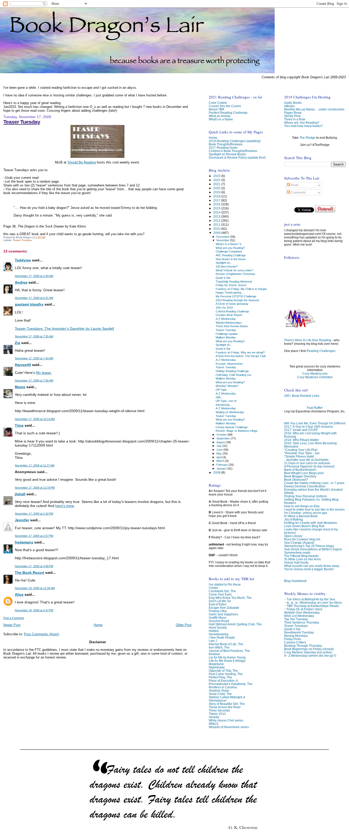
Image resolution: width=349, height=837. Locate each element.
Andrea (21, 282)
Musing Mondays (296, 635)
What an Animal (219, 116)
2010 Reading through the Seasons (237, 300)
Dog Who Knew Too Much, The (230, 597)
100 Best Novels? (227, 266)
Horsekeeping (218, 634)
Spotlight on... (224, 262)
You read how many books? (303, 126)
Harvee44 (23, 365)
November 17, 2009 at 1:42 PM (34, 513)
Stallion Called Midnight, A (227, 697)
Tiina (19, 425)
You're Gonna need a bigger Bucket (308, 569)
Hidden (214, 630)
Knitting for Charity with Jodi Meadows (310, 522)
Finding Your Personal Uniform (305, 496)
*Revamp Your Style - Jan (302, 453)
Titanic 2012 (217, 713)
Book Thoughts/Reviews (225, 144)
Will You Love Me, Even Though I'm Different (314, 423)
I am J (213, 640)
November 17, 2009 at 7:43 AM (34, 358)
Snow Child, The (220, 693)
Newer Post (11, 625)
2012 (217, 220)
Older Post (184, 625)
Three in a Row (294, 119)
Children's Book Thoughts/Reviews (233, 151)
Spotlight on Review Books (227, 154)
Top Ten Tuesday (296, 619)
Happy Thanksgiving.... (230, 292)
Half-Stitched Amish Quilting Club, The (235, 624)
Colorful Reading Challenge (232, 311)
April (219, 457)
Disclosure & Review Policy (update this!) (237, 157)
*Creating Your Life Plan (301, 449)
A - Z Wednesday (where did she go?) (310, 655)
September (223, 438)
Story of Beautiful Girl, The (227, 703)
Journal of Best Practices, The (229, 650)
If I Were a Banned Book (301, 516)
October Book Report (229, 314)
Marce (20, 387)
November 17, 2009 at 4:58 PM (34, 566)
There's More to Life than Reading (307, 340)
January (221, 468)
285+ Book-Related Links (301, 396)
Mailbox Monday (226, 337)
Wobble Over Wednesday (302, 612)
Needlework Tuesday (299, 632)
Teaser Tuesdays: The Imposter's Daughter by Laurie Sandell (64, 328)
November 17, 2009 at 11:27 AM (34, 465)
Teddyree (23, 260)
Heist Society (218, 627)
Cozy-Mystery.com (315, 373)
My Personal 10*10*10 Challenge (236, 296)
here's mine (64, 506)
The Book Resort (29, 572)
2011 (217, 224)
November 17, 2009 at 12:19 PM (35, 487)
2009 (217, 232)
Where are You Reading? (301, 122)
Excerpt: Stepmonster (229, 363)
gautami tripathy (29, 304)
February (222, 464)
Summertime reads (297, 552)
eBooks (289, 106)
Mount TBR (216, 109)
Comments (298, 192)
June (219, 449)
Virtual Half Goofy (296, 562)
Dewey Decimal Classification (304, 486)
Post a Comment (13, 617)
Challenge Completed (229, 251)
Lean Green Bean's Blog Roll (304, 526)
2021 (217, 184)
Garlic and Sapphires (223, 614)
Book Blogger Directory (300, 476)
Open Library (293, 536)
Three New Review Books (232, 326)
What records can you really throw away (311, 565)
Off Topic (221, 389)
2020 (217, 188)
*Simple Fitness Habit (299, 456)
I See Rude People (222, 637)
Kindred (214, 654)
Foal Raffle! (315, 408)
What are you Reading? (230, 247)
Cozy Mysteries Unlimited (314, 377)
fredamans (24, 542)
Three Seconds (219, 710)
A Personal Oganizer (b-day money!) (309, 466)
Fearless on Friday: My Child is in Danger (241, 288)
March (220, 460)
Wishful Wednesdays (229, 322)
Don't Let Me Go (220, 601)
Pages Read (292, 112)
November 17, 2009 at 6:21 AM (34, 297)
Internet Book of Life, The (226, 644)
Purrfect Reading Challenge (228, 112)
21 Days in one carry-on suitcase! (307, 463)
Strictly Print (292, 116)
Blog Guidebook (295, 580)
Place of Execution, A (223, 680)
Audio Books (293, 102)
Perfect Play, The (220, 677)
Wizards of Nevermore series (229, 727)
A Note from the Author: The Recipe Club (241, 356)
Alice (19, 594)
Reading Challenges (321, 351)
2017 (217, 200)
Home (98, 625)
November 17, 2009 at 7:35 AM (34, 336)
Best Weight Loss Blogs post (303, 473)
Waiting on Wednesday (230, 412)
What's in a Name (221, 119)
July (219, 445)
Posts (294, 185)
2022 (217, 180)
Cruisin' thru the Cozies (225, 106)
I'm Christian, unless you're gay (305, 512)
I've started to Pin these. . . (227, 584)
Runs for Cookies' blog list (302, 539)
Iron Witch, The (219, 647)
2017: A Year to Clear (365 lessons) (308, 426)
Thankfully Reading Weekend (234, 281)
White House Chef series (226, 720)
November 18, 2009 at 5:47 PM (34, 610)
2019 (217, 192)
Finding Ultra (218, 611)
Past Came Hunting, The (226, 674)
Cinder (213, 587)
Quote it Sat (292, 629)
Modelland (216, 664)
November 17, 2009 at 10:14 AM (35, 419)
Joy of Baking (293, 519)
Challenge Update (227, 333)
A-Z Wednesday (226, 318)
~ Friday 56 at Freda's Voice (303, 609)
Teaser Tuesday (21, 122)
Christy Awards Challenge (232, 427)
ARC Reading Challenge (231, 255)
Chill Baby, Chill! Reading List (233, 374)
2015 (217, 208)
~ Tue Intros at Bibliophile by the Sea (309, 599)
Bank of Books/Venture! (300, 469)
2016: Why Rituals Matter (301, 439)
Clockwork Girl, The (222, 591)
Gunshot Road (219, 621)
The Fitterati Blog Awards (301, 555)
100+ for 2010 (224, 307)
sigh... (219, 397)
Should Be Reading (81, 162)
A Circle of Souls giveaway (232, 303)
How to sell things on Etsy (302, 506)
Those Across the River (225, 707)
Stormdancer (218, 700)
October (221, 434)
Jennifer (22, 520)
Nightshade (217, 667)
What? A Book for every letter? (234, 270)
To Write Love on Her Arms (302, 559)
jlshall (20, 494)
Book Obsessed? (296, 479)
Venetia (214, 717)
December (223, 236)
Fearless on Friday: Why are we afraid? (240, 352)
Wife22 (213, 723)
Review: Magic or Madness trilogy (237, 430)
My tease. (44, 373)
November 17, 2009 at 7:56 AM (34, 380)
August (221, 442)
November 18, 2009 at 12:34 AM (35, 588)
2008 (217, 472)
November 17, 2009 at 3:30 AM (34, 275)
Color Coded (218, 102)
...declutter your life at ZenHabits (306, 459)
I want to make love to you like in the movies (314, 509)
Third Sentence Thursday (301, 622)
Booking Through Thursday (303, 645)
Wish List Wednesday (299, 615)
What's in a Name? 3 (228, 244)
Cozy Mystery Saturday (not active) (308, 652)
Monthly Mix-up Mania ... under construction (314, 109)
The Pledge (307, 138)
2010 (217, 228)
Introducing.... (224, 404)
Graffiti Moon (217, 617)
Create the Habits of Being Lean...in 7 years (314, 483)
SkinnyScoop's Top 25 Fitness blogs (309, 546)
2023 (217, 175)
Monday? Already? (227, 385)
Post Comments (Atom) (41, 634)
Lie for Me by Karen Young (227, 657)
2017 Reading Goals (223, 147)
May (219, 453)
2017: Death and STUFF (301, 430)
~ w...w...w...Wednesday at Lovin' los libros (313, 602)
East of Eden (217, 604)
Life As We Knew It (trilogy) (227, 660)
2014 (217, 212)
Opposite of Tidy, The (223, 670)
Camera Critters (295, 642)
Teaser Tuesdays (296, 625)
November (223, 240)
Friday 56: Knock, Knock (231, 285)
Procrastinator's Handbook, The (230, 684)
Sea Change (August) (299, 542)
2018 (217, 196)
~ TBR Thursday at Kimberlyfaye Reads (311, 605)
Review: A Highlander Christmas (235, 273)
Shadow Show (219, 690)
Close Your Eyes (220, 594)
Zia (17, 343)
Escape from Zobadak (224, 607)
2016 (217, 204)
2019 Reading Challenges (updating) (235, 141)
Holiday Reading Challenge (232, 371)
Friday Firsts (292, 639)
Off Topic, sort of (226, 400)
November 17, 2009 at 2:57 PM (34, 535)
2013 (217, 216)
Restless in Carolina (223, 687)
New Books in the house (231, 259)
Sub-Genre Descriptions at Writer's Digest (313, 549)
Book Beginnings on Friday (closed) (309, 649)
